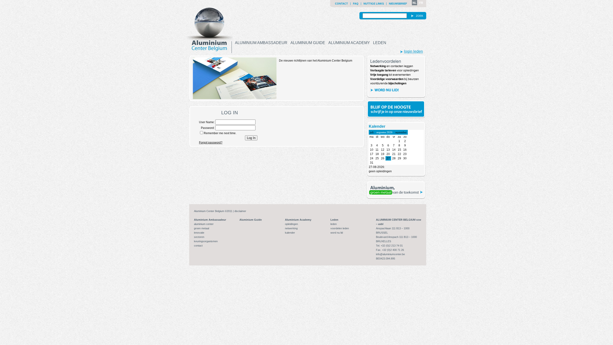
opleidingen (291, 224)
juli (372, 132)
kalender (290, 232)
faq (355, 3)
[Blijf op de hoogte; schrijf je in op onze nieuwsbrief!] (396, 109)
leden (333, 224)
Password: (208, 128)
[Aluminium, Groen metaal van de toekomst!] (396, 190)
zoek (419, 15)
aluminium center (204, 224)
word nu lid (336, 232)
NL (414, 3)
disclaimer (240, 211)
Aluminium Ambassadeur (261, 43)
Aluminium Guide (307, 43)
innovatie (199, 232)
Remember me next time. (220, 133)
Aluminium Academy (349, 43)
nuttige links (373, 3)
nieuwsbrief (398, 3)
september (401, 132)
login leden (413, 51)
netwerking (291, 228)
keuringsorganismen (206, 241)
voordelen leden (339, 228)
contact (341, 3)
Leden (379, 43)
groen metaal (201, 228)
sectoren (199, 237)
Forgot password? (210, 142)
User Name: (207, 122)
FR (421, 3)
